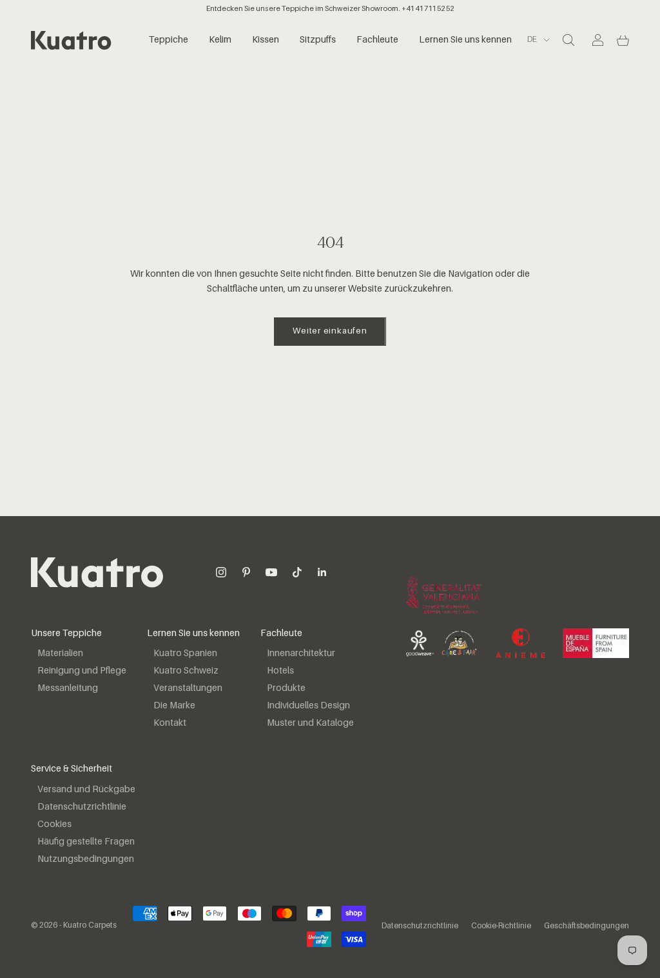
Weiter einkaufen (330, 331)
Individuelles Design (308, 705)
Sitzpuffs (318, 40)
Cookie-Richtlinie (501, 926)
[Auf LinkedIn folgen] (322, 572)
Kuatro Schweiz (185, 670)
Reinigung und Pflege (81, 670)
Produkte (286, 688)
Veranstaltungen (187, 688)
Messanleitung (67, 688)
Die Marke (174, 705)
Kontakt (169, 723)
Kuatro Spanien (185, 653)
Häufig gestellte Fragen (86, 841)
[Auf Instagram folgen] (221, 572)
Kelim (220, 40)
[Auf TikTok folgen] (297, 572)
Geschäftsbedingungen (586, 926)
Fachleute (377, 40)
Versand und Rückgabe (86, 789)
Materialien (60, 653)
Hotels (280, 670)
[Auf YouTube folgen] (271, 572)
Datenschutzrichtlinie (81, 807)
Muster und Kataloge (310, 723)
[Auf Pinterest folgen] (246, 572)
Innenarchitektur (301, 653)
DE (532, 40)
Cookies (54, 824)
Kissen (265, 40)
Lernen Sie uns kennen (465, 40)
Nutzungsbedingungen (85, 859)
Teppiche (168, 40)
